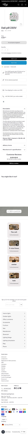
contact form (4, 358)
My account (4, 379)
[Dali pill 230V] (11, 191)
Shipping (9, 53)
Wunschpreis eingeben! (14, 43)
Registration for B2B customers (8, 360)
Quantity (3, 47)
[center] (14, 259)
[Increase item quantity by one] (7, 50)
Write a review (14, 163)
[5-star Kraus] (14, 243)
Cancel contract (5, 381)
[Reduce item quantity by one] (2, 50)
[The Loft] (14, 227)
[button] (3, 432)
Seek (2, 362)
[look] (14, 275)
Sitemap (3, 368)
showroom (3, 357)
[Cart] (22, 4)
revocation (3, 364)
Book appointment (5, 375)
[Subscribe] (21, 304)
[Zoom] (21, 24)
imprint (3, 370)
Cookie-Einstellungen (6, 377)
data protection (5, 373)
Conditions (3, 371)
